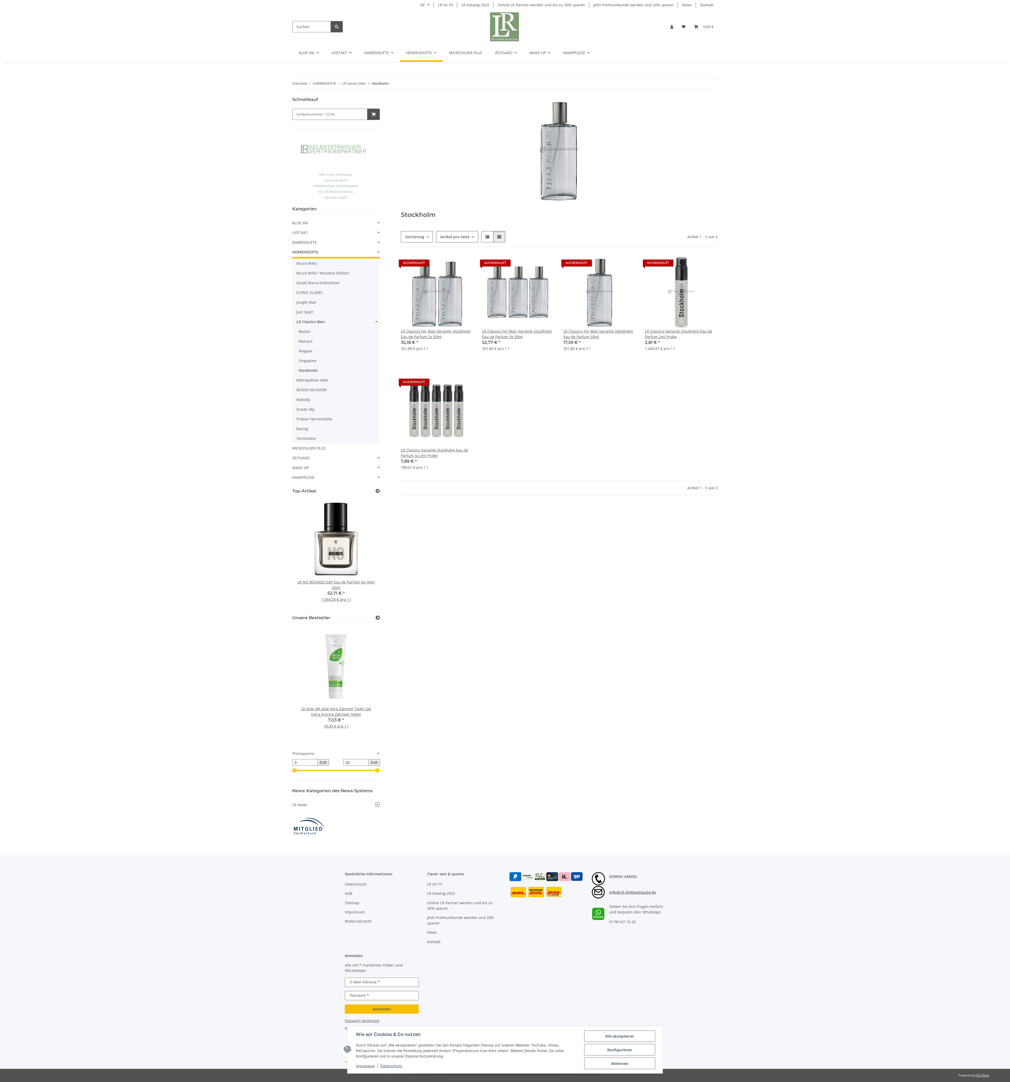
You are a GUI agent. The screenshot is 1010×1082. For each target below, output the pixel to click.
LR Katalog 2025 (475, 4)
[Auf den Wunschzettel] (465, 264)
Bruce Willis (306, 263)
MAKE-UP (300, 467)
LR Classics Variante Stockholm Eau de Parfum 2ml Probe (678, 334)
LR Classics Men (310, 321)
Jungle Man (306, 302)
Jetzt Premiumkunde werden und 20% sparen (633, 4)
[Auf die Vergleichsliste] (451, 264)
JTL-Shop (982, 1075)
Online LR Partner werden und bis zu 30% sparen (541, 4)
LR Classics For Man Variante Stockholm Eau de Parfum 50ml (598, 334)
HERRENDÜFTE (305, 252)
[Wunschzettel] (684, 27)
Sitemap (352, 902)
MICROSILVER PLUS (309, 448)
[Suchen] (337, 26)
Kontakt (707, 4)
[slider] (294, 770)
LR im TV (445, 4)
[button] (672, 27)
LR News (335, 804)
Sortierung (414, 236)
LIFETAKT (300, 232)
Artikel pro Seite (454, 236)
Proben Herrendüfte (314, 418)
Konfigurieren (619, 1050)
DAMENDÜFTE (304, 242)
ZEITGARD (301, 457)
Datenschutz (391, 1066)
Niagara (305, 350)
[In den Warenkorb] (373, 114)
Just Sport (305, 311)
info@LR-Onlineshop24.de (632, 892)
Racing (302, 428)
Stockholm (308, 370)
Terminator (306, 438)
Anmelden (382, 1009)
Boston (305, 331)
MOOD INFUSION (311, 389)
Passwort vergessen (362, 1020)
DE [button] (422, 4)
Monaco (305, 341)
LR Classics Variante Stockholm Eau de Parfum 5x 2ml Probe (434, 453)
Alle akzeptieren (619, 1036)
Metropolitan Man (312, 380)
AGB (348, 893)
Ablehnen (619, 1063)
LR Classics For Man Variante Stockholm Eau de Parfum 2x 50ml (436, 334)
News (687, 4)
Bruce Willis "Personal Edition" (323, 273)
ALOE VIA (300, 222)
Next (366, 555)
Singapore (307, 360)
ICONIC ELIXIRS (309, 292)
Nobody (303, 399)
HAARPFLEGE (303, 477)
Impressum (365, 1066)
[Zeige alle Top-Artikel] (378, 491)
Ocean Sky (305, 409)
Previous (305, 555)
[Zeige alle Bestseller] (378, 617)
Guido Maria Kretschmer (318, 282)
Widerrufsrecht (358, 921)
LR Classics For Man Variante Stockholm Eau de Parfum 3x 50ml (517, 334)
